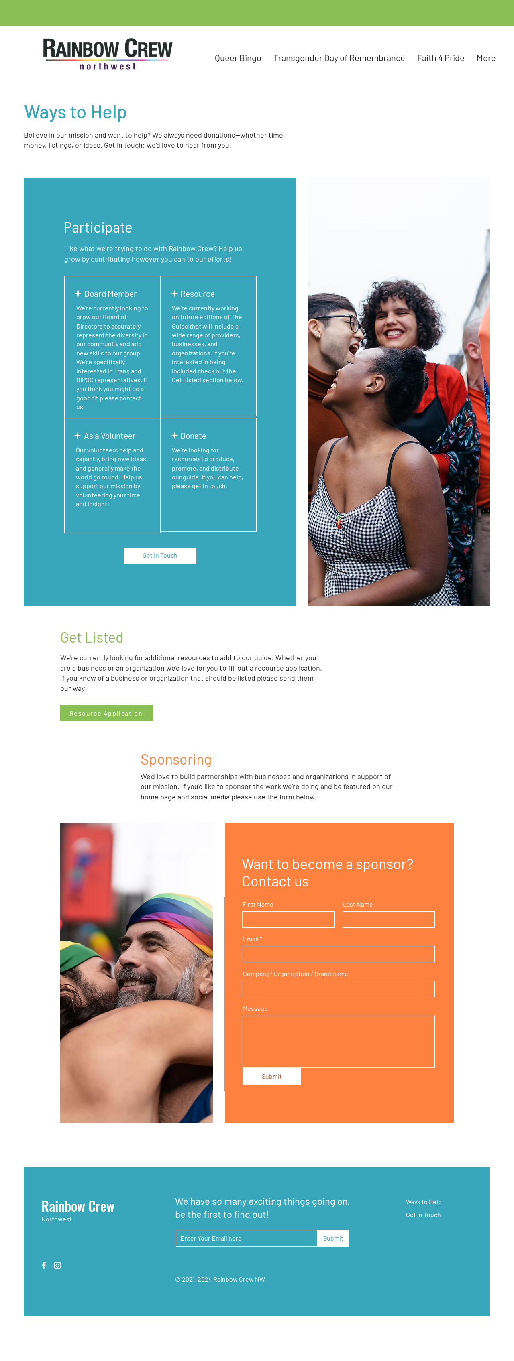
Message (255, 1008)
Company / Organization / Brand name (295, 973)
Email (251, 938)
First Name (258, 904)
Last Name (358, 904)
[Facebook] (44, 1265)
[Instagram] (57, 1265)
